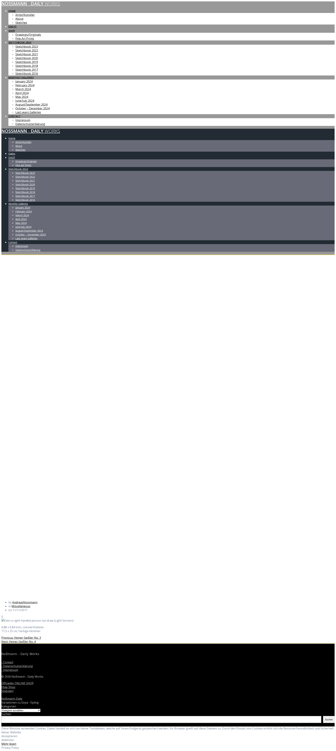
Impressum (22, 120)
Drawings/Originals (28, 35)
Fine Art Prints (24, 38)
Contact (14, 116)
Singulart (7, 691)
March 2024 (23, 89)
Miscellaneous (21, 606)
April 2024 (22, 93)
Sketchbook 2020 (26, 58)
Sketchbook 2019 (26, 62)
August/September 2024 (31, 104)
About (19, 19)
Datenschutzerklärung (30, 124)
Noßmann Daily (30, 4)
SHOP (11, 30)
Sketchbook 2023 (26, 47)
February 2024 (24, 85)
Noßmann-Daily (11, 699)
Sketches (21, 23)
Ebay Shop (8, 687)
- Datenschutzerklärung (17, 666)
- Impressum (9, 670)
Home (12, 11)
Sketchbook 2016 (26, 73)
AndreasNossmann (24, 602)
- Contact (7, 662)
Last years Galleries (28, 112)
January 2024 (24, 81)
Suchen (6, 714)
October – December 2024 (32, 108)
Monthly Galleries (21, 77)
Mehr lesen (8, 744)
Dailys (12, 26)
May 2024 (21, 97)
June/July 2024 (24, 101)
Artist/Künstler (25, 15)
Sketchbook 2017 (26, 70)
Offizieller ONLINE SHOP (17, 683)
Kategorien (8, 706)
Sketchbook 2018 (26, 66)
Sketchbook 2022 (26, 50)
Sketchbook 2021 (26, 54)
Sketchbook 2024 (19, 42)
